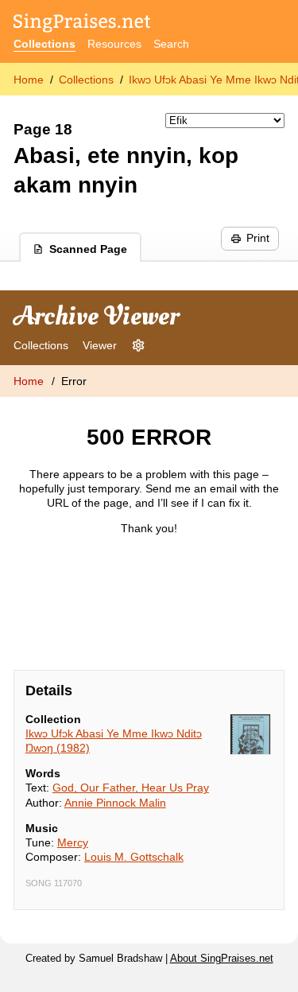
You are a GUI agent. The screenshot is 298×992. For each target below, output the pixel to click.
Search (171, 43)
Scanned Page (88, 249)
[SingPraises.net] (82, 24)
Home (29, 79)
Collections (44, 43)
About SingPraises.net (221, 958)
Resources (114, 43)
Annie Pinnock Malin (115, 802)
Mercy (72, 842)
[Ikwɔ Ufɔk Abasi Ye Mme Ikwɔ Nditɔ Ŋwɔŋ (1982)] (250, 734)
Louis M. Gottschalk (134, 856)
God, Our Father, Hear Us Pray (130, 787)
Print (257, 237)
